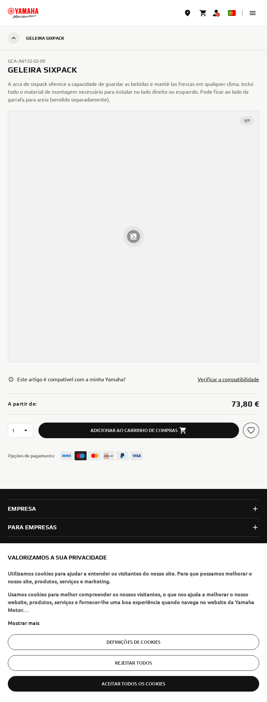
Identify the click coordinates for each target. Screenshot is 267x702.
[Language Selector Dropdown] (231, 13)
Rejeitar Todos (133, 663)
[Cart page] (203, 13)
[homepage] (23, 13)
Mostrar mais (23, 622)
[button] (252, 13)
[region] (133, 622)
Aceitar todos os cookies (133, 684)
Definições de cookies (133, 642)
